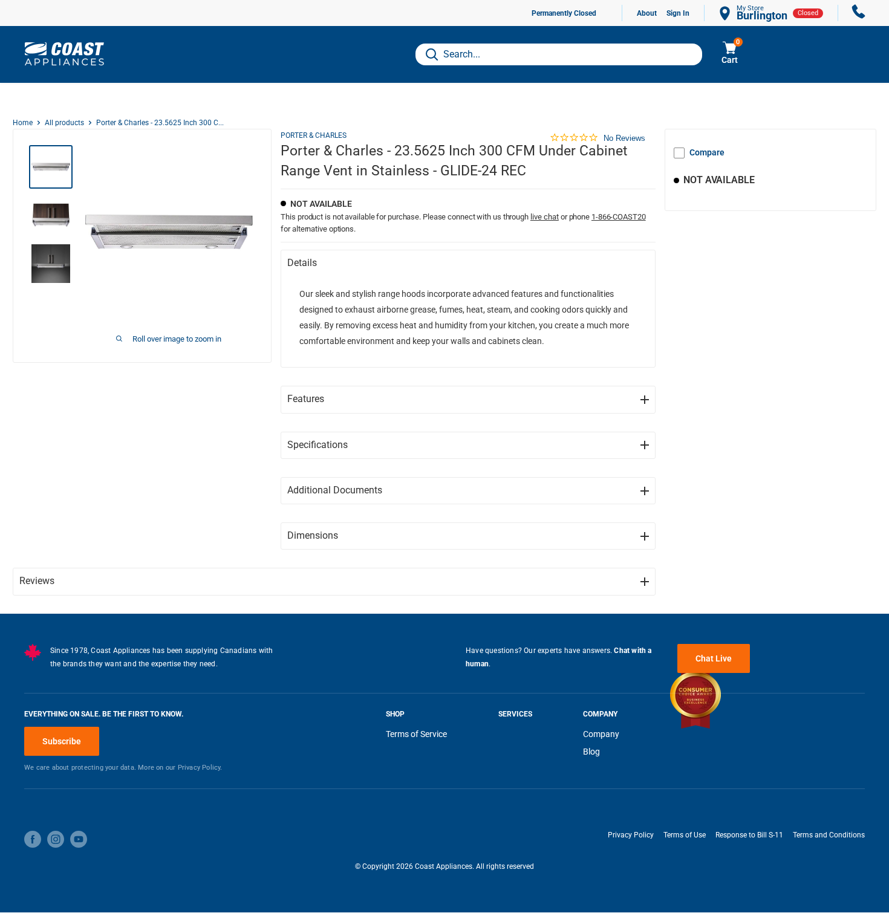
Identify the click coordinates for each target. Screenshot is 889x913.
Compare (707, 152)
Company (601, 734)
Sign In (677, 13)
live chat (544, 216)
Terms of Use (684, 835)
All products (64, 123)
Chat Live (713, 658)
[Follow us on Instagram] (55, 839)
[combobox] (558, 54)
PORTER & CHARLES (314, 135)
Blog (591, 751)
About (647, 13)
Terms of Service (416, 734)
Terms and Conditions (829, 835)
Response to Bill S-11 (749, 835)
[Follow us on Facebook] (32, 839)
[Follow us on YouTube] (78, 839)
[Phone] (859, 13)
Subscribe (61, 741)
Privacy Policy (631, 835)
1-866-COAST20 (618, 216)
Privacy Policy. (200, 768)
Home (23, 123)
